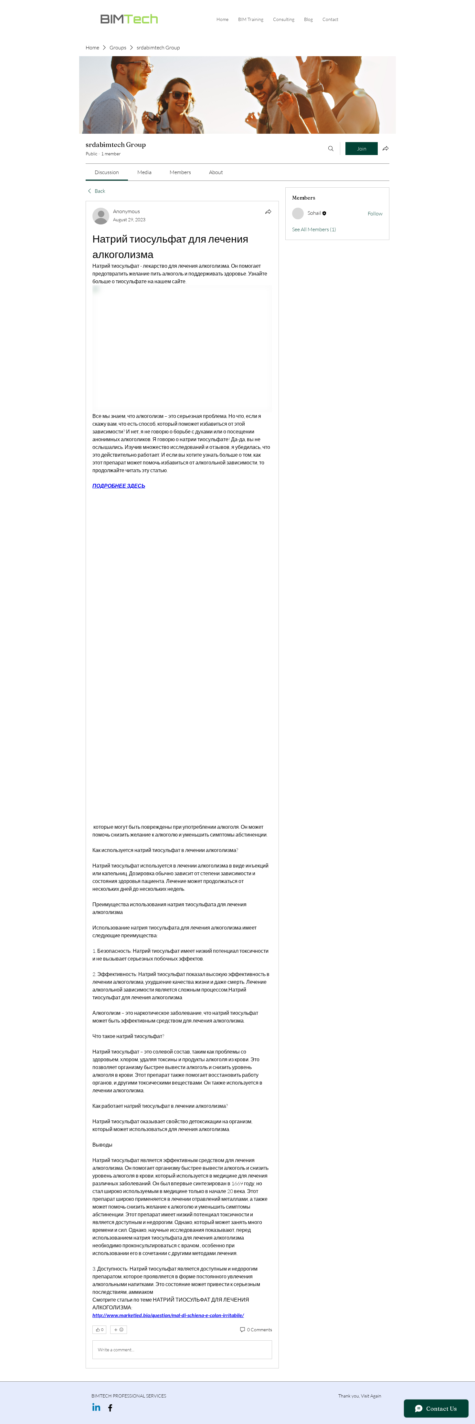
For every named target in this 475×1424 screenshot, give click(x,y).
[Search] (331, 148)
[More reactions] (118, 1329)
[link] (107, 172)
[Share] (268, 211)
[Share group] (385, 148)
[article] (182, 784)
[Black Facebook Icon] (110, 1408)
